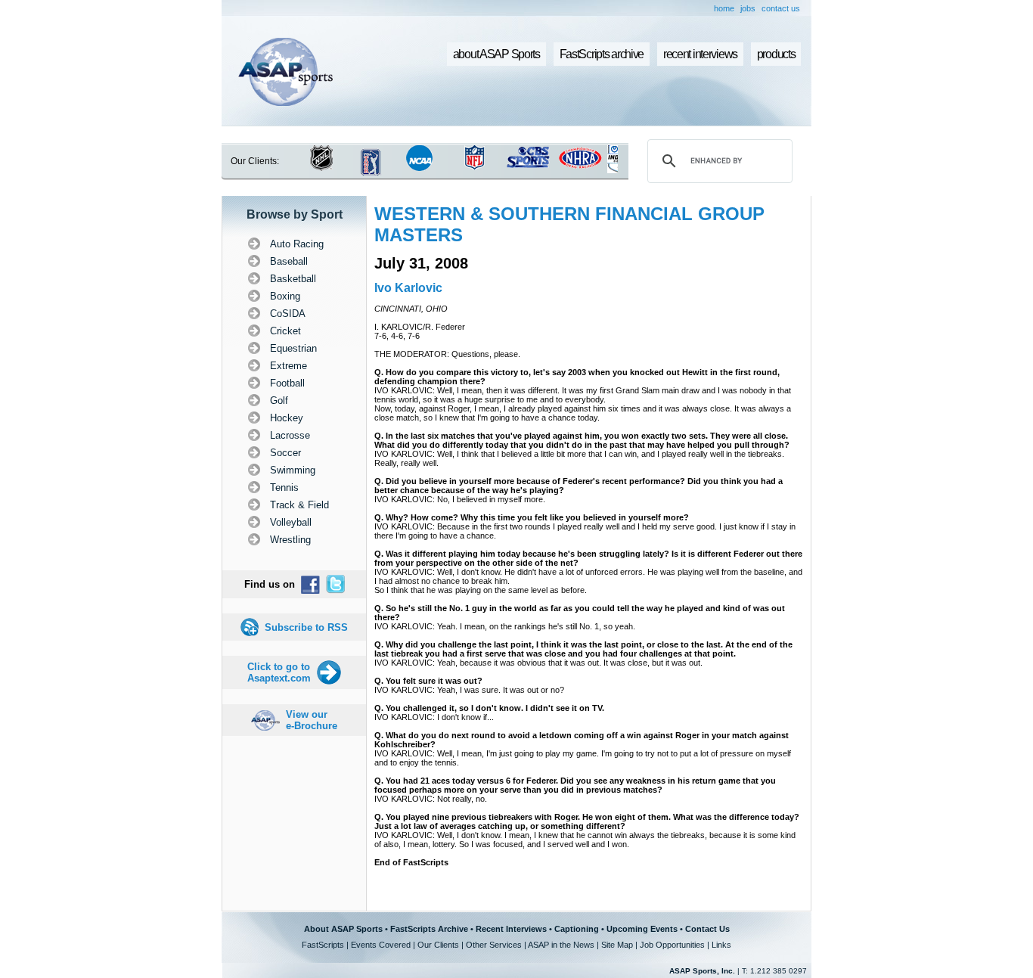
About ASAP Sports (343, 928)
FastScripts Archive (429, 928)
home (724, 8)
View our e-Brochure (311, 720)
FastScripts (323, 944)
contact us (781, 8)
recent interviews (700, 54)
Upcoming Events (642, 928)
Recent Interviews (511, 928)
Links (721, 944)
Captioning (576, 928)
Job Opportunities (672, 944)
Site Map (617, 944)
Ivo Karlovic (408, 287)
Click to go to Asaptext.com (279, 672)
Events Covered (381, 944)
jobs (747, 8)
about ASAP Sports (496, 54)
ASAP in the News (561, 944)
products (776, 54)
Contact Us (707, 928)
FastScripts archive (602, 54)
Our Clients (438, 944)
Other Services (494, 944)
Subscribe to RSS (306, 627)
